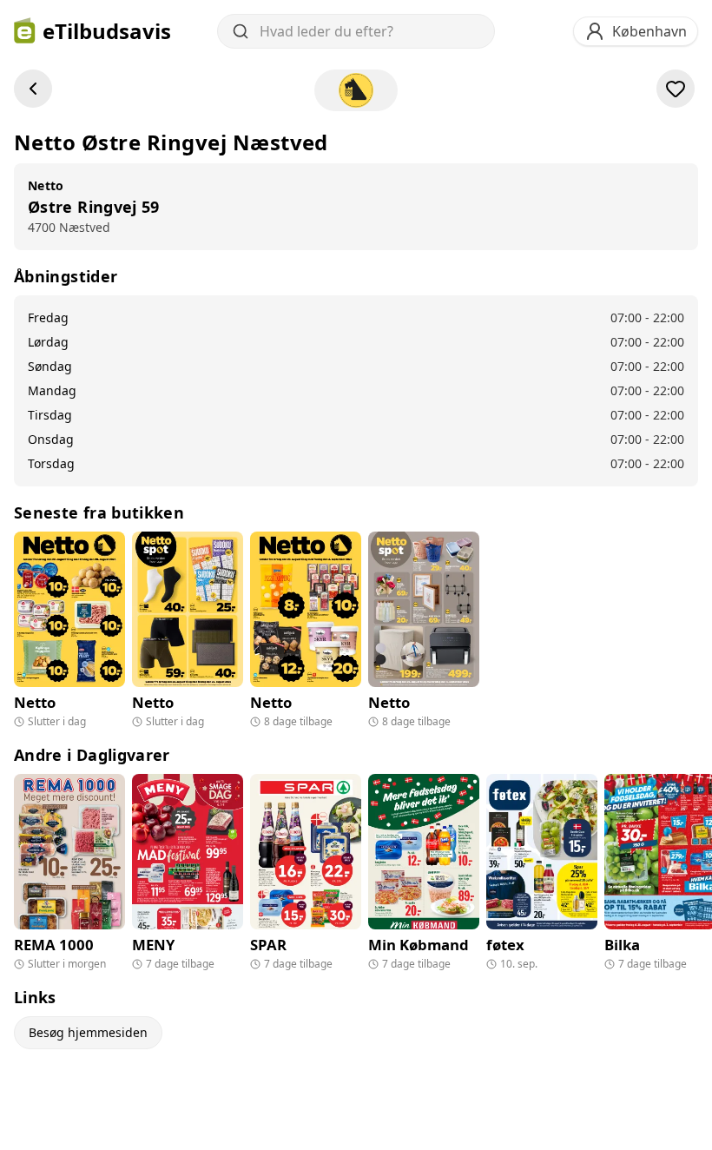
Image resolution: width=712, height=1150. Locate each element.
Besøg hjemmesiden (88, 1032)
